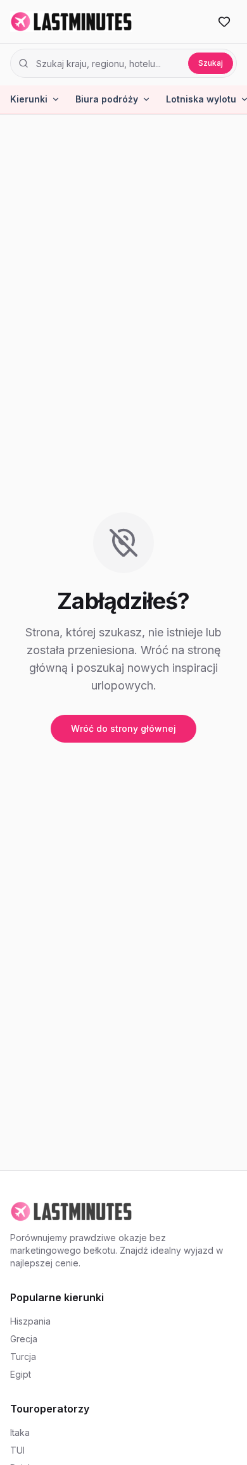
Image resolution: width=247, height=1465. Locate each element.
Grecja (23, 1338)
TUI (17, 1450)
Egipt (20, 1374)
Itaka (20, 1432)
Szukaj (210, 63)
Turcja (23, 1356)
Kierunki (29, 99)
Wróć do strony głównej (123, 728)
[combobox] (107, 63)
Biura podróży (106, 99)
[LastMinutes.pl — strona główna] (71, 21)
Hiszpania (30, 1321)
